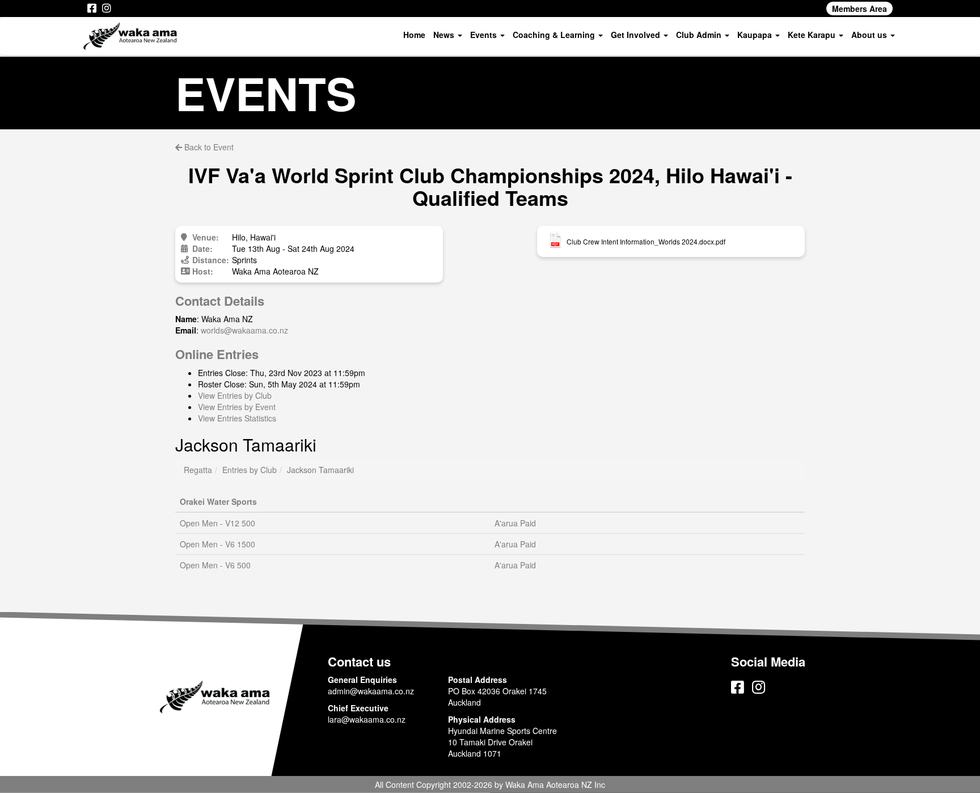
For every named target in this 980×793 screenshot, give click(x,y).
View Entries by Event (237, 406)
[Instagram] (106, 8)
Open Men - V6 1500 (217, 544)
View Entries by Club (235, 395)
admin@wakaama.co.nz (371, 691)
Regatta (198, 469)
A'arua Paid (515, 523)
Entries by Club (249, 469)
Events (484, 34)
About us (870, 34)
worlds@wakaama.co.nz (244, 330)
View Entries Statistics (237, 418)
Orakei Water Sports (218, 501)
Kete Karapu (813, 34)
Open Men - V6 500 (215, 565)
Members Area (859, 8)
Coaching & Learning (555, 34)
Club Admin (700, 34)
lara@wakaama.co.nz (366, 719)
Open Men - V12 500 (217, 523)
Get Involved (636, 34)
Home (414, 34)
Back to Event (208, 147)
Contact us (359, 661)
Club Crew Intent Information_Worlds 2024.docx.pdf (646, 242)
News (445, 34)
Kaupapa (755, 34)
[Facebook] (91, 8)
